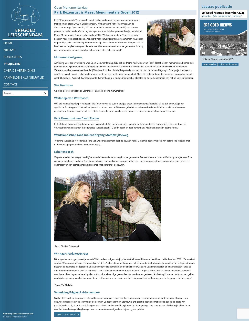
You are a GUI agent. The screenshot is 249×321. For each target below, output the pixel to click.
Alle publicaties (228, 64)
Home (8, 43)
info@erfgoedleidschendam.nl (15, 317)
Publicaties (13, 57)
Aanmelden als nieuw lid (24, 77)
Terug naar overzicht (67, 314)
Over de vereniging (19, 70)
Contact (10, 84)
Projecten (12, 64)
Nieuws (9, 50)
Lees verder (209, 64)
